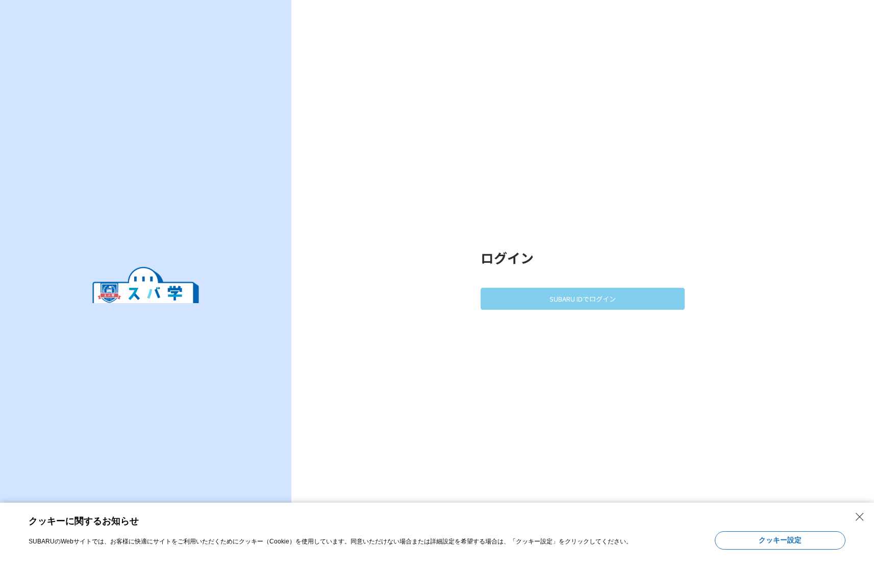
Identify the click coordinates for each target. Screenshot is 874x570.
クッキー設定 (780, 540)
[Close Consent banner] (859, 517)
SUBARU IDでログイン (583, 299)
